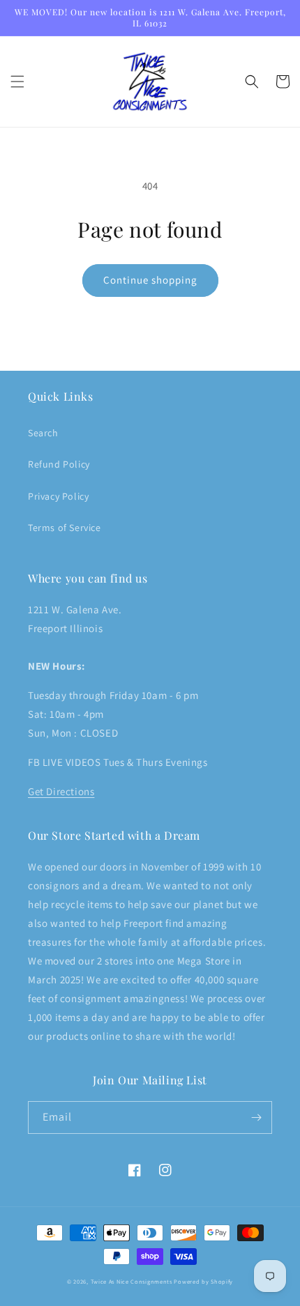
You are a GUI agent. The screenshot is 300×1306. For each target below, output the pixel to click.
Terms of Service (64, 527)
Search (43, 433)
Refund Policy (59, 464)
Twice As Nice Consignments (131, 1281)
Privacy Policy (58, 496)
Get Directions (61, 791)
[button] (17, 81)
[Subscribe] (256, 1117)
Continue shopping (150, 279)
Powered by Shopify (203, 1281)
